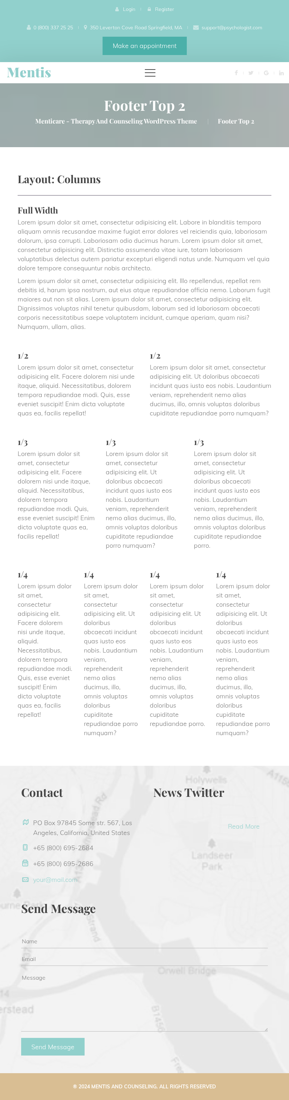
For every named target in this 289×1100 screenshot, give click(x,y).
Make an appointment (145, 46)
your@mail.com (55, 880)
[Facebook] (236, 72)
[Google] (266, 72)
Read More (221, 826)
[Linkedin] (281, 72)
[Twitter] (250, 72)
